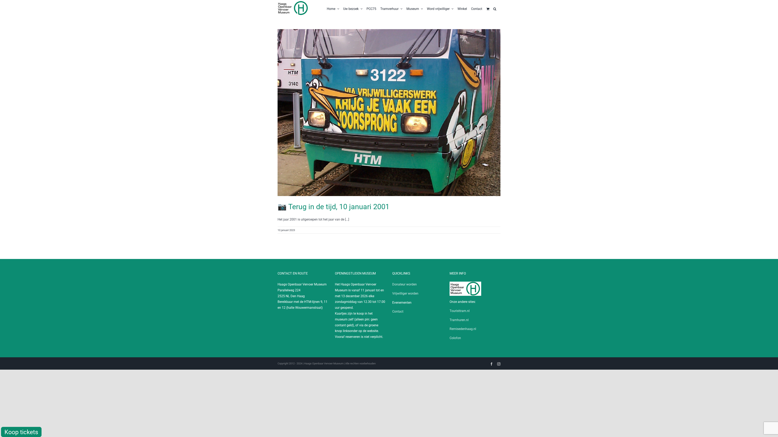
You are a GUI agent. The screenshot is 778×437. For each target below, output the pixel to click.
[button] (494, 8)
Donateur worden (404, 284)
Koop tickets (21, 432)
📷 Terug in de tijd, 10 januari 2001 (333, 207)
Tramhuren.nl (459, 320)
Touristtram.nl (460, 311)
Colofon (455, 338)
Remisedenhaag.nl (463, 329)
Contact (397, 311)
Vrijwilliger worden (405, 293)
